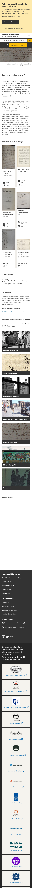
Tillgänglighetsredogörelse (9, 610)
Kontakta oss (5, 602)
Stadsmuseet (5, 581)
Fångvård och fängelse (11, 396)
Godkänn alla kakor (10, 22)
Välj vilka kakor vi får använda (13, 28)
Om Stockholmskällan (8, 606)
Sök (30, 40)
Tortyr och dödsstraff (10, 373)
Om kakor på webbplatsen (9, 614)
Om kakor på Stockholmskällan (11, 16)
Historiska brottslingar (10, 350)
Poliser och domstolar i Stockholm (14, 419)
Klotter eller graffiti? (10, 465)
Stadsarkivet (5, 593)
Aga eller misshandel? (10, 442)
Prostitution (7, 488)
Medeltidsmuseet (7, 585)
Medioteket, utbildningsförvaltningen (12, 578)
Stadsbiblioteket (6, 589)
